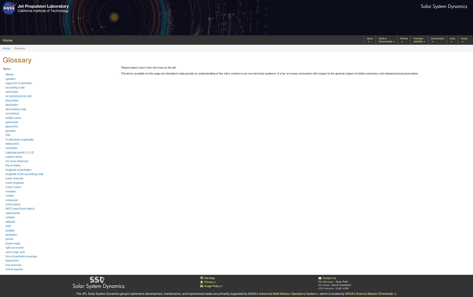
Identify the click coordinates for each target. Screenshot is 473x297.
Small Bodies (437, 38)
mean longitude (15, 182)
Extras (464, 38)
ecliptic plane (13, 118)
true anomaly (13, 265)
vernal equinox (14, 269)
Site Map (209, 278)
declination (12, 104)
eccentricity (12, 113)
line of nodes (13, 165)
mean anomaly (14, 178)
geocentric (12, 126)
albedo (9, 74)
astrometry (12, 92)
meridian (11, 191)
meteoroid (12, 200)
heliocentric (12, 143)
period (9, 239)
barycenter (12, 100)
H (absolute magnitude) (20, 139)
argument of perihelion (19, 83)
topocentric (12, 260)
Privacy (208, 282)
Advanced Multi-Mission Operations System (287, 293)
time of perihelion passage (21, 256)
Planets (404, 38)
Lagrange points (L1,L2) (20, 152)
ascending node (15, 87)
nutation (10, 217)
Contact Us (329, 278)
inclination (11, 148)
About (370, 38)
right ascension (15, 247)
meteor (10, 195)
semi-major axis (15, 252)
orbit (8, 226)
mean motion (13, 187)
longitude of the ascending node (24, 174)
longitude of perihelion (18, 170)
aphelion (11, 79)
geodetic (11, 131)
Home (6, 48)
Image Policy (211, 286)
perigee (10, 230)
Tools (452, 38)
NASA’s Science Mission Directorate (369, 293)
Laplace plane (14, 156)
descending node (16, 109)
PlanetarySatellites (418, 40)
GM (8, 135)
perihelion (11, 234)
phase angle (13, 243)
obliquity (10, 221)
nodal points (13, 213)
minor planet (13, 204)
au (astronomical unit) (19, 96)
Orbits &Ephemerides (386, 40)
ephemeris (12, 122)
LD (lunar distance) (17, 161)
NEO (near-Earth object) (20, 208)
